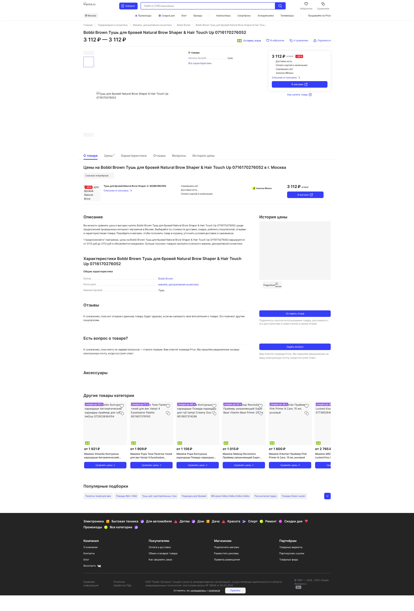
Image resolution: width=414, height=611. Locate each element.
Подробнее (269, 285)
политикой (214, 590)
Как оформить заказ (160, 559)
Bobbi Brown (165, 278)
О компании (90, 547)
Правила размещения (227, 559)
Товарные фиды (288, 559)
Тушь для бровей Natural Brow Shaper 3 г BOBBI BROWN (135, 186)
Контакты (89, 553)
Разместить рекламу (226, 553)
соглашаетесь (198, 590)
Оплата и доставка (160, 547)
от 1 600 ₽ (277, 449)
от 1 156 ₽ (184, 449)
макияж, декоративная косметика (178, 284)
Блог (86, 559)
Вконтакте (89, 565)
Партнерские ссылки (291, 553)
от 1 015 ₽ (231, 449)
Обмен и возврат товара (163, 553)
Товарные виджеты (290, 547)
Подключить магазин (226, 547)
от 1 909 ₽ (138, 449)
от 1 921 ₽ (92, 449)
